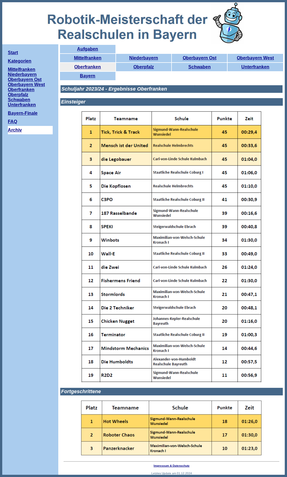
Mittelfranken (87, 58)
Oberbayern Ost (199, 58)
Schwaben (199, 66)
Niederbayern (143, 58)
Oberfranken (87, 66)
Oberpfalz (143, 66)
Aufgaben (87, 49)
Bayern (87, 75)
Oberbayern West (255, 58)
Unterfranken (255, 66)
